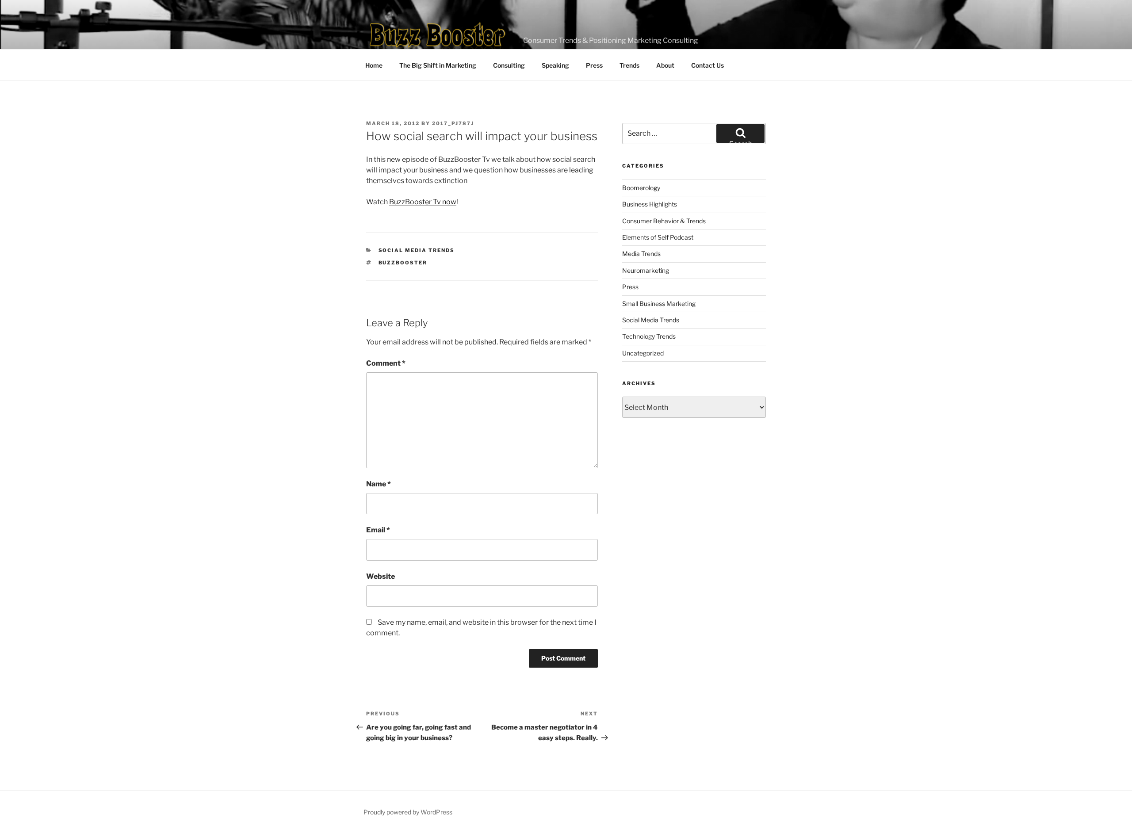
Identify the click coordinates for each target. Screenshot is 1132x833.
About (665, 65)
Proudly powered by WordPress (407, 812)
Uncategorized (643, 353)
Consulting (509, 65)
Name (378, 484)
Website (380, 576)
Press (594, 65)
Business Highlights (649, 204)
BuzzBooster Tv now (422, 202)
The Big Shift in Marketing (437, 65)
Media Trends (641, 253)
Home (373, 65)
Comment (385, 363)
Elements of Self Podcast (657, 237)
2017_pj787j (453, 123)
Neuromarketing (645, 270)
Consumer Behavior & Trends (664, 221)
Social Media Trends (417, 250)
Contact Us (707, 65)
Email (378, 530)
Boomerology (641, 187)
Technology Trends (649, 336)
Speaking (555, 65)
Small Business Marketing (659, 303)
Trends (629, 65)
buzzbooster (403, 263)
